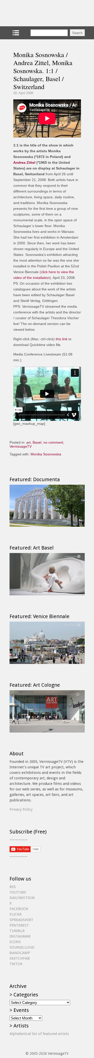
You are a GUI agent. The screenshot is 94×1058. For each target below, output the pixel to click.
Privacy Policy (21, 809)
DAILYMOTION (22, 898)
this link (61, 339)
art (28, 442)
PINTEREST (19, 925)
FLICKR (16, 914)
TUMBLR (17, 931)
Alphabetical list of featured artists (39, 1033)
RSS (13, 887)
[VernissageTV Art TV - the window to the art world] (35, 13)
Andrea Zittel (24, 162)
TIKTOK (16, 964)
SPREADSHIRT (21, 920)
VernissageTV (21, 446)
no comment (53, 442)
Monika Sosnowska (46, 454)
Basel (37, 442)
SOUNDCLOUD (22, 947)
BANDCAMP (20, 953)
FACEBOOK (19, 909)
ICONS (15, 942)
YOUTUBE (18, 892)
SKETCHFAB (20, 958)
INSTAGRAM (20, 936)
